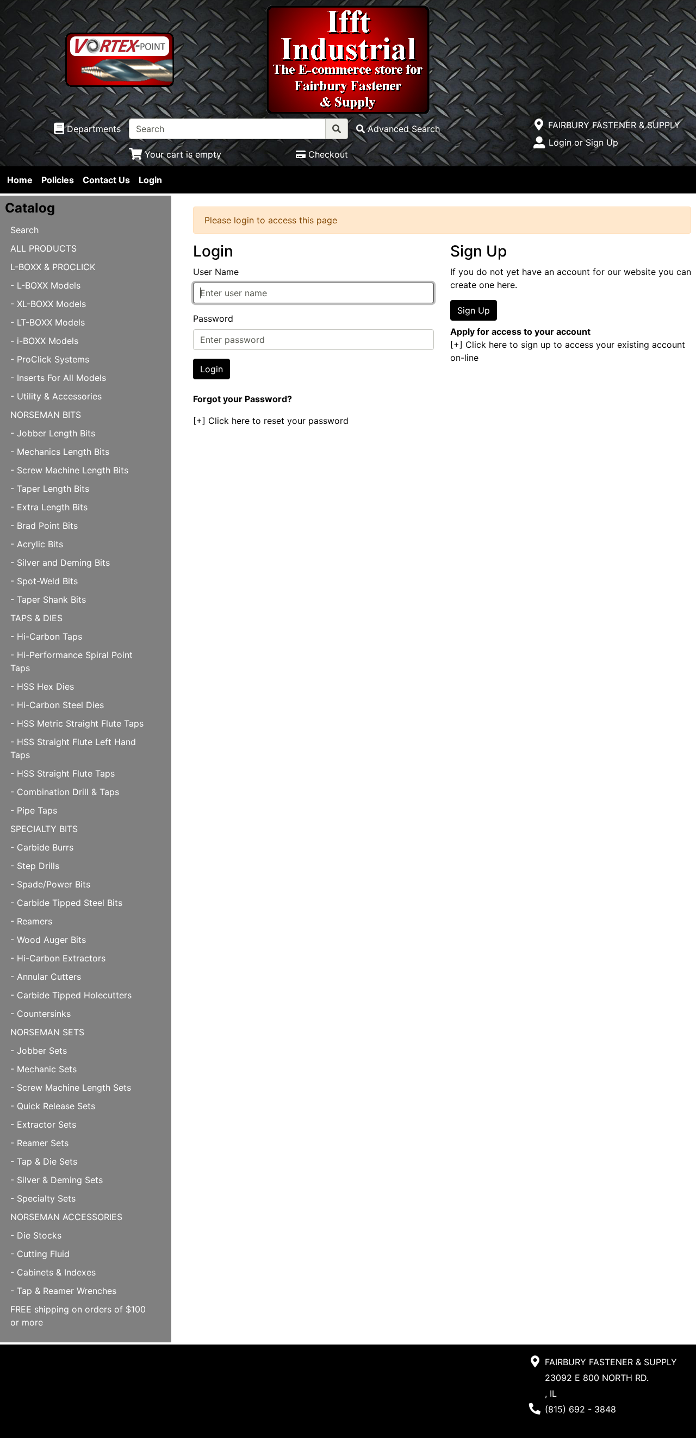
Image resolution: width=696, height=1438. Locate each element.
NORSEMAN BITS (45, 414)
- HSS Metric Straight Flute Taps (77, 723)
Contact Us (106, 179)
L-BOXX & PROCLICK (52, 266)
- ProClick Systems (49, 359)
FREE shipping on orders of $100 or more (78, 1316)
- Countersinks (40, 1013)
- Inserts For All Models (58, 377)
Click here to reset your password (278, 420)
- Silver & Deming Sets (56, 1179)
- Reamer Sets (39, 1142)
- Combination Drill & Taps (64, 791)
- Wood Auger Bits (48, 939)
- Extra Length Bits (49, 507)
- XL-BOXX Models (48, 303)
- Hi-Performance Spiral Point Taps (71, 661)
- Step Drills (34, 865)
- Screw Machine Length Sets (70, 1087)
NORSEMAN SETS (47, 1032)
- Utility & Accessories (56, 396)
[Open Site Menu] (539, 125)
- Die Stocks (35, 1235)
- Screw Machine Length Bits (69, 470)
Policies (57, 179)
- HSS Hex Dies (42, 686)
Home (20, 179)
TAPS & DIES (36, 617)
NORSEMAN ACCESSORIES (66, 1216)
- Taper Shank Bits (48, 599)
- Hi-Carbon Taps (46, 636)
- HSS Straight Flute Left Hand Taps (73, 748)
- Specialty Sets (43, 1198)
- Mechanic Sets (43, 1069)
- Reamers (31, 921)
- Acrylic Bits (36, 544)
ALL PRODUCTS (43, 248)
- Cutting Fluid (40, 1253)
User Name (216, 271)
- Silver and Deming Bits (60, 562)
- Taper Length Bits (49, 488)
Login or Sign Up (583, 142)
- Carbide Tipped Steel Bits (66, 902)
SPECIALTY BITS (44, 828)
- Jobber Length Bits (52, 433)
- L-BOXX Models (45, 285)
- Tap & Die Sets (43, 1161)
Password (213, 318)
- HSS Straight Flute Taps (62, 773)
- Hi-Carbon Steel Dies (57, 704)
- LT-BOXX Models (47, 322)
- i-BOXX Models (44, 340)
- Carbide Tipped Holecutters (71, 995)
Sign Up (473, 310)
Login (150, 179)
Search (24, 229)
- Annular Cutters (45, 976)
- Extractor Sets (43, 1124)
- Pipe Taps (33, 810)
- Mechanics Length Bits (59, 451)
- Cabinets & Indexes (53, 1272)
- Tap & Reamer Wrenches (63, 1290)
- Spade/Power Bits (50, 884)
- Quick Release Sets (52, 1106)
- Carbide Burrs (41, 847)
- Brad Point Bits (44, 525)
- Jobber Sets (38, 1050)
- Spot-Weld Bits (44, 581)
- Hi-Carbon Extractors (57, 958)
